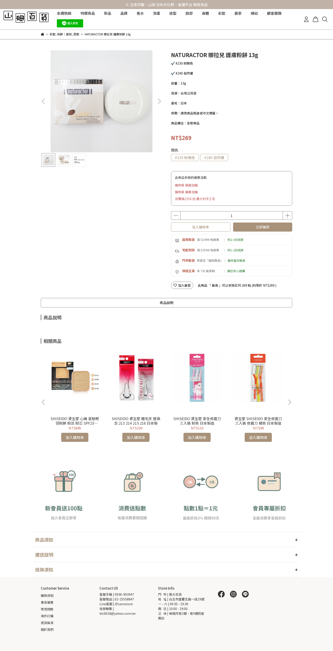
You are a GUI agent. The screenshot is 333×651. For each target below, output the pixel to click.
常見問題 (47, 609)
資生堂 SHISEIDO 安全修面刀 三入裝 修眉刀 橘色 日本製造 (258, 420)
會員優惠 (47, 602)
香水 (140, 13)
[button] (159, 101)
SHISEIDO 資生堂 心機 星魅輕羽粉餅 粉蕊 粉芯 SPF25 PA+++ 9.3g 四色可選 (75, 420)
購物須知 (47, 595)
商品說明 (166, 302)
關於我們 (47, 629)
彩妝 (221, 13)
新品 (107, 13)
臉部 (189, 13)
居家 (238, 13)
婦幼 (254, 13)
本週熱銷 (64, 13)
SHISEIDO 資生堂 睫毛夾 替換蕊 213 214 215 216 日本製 (136, 420)
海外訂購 (47, 616)
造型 (172, 13)
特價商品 (87, 13)
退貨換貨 (47, 622)
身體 (205, 13)
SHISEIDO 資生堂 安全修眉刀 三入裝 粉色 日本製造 (197, 420)
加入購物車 (200, 227)
